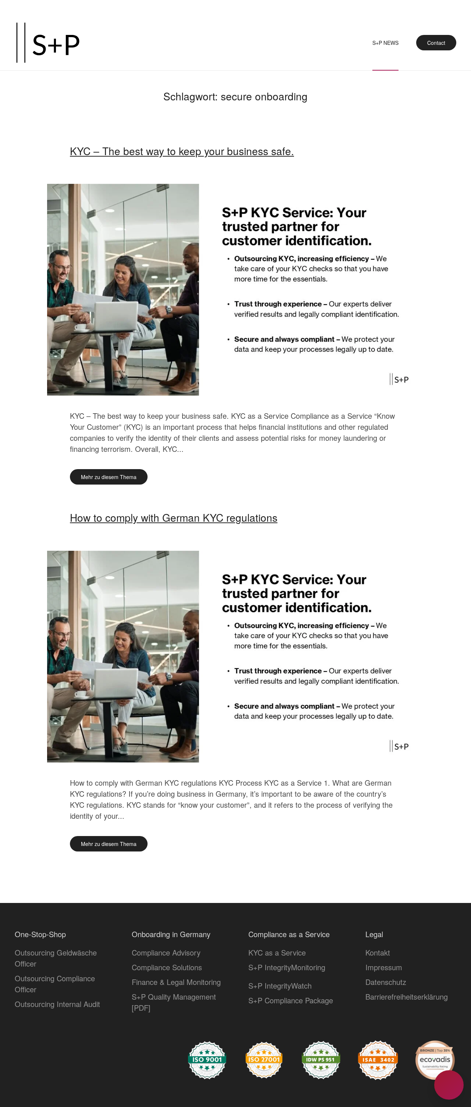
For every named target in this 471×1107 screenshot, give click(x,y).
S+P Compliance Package (290, 1000)
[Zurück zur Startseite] (48, 42)
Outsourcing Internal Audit (57, 1004)
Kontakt (377, 952)
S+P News (385, 42)
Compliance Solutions (167, 967)
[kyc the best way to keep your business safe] (235, 288)
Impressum (383, 967)
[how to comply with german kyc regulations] (235, 655)
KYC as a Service (277, 952)
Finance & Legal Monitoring (176, 981)
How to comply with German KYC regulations (173, 517)
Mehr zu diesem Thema (109, 477)
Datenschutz (385, 981)
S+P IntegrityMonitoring (286, 967)
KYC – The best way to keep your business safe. (182, 150)
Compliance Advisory (166, 952)
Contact (436, 42)
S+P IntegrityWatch (280, 985)
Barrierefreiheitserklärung (406, 996)
